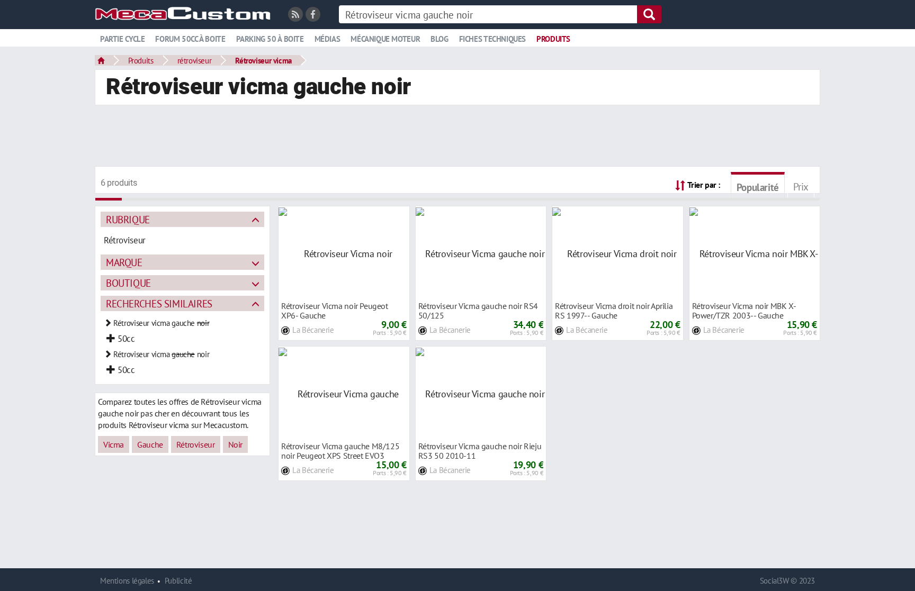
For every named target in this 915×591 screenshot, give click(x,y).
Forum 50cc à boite (190, 39)
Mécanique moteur (385, 39)
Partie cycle (122, 39)
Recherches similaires (159, 303)
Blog (439, 39)
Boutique (128, 282)
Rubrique (128, 219)
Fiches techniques (492, 39)
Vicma (113, 444)
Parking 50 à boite (270, 39)
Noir (235, 444)
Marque (124, 262)
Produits (553, 39)
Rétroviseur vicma (263, 60)
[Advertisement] (457, 137)
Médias (327, 39)
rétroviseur (194, 60)
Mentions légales (127, 581)
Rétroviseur (195, 444)
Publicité (178, 581)
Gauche (150, 444)
